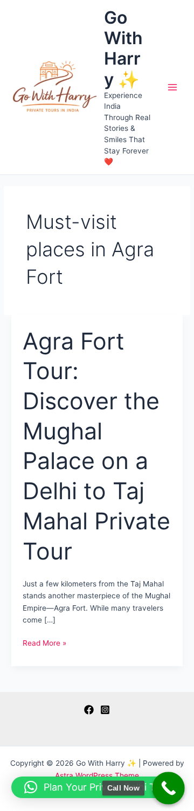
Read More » (44, 643)
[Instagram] (105, 710)
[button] (97, 787)
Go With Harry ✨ (123, 48)
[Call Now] (168, 788)
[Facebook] (89, 710)
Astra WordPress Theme (97, 775)
